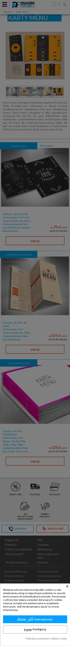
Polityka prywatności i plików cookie (46, 638)
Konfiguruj (35, 629)
